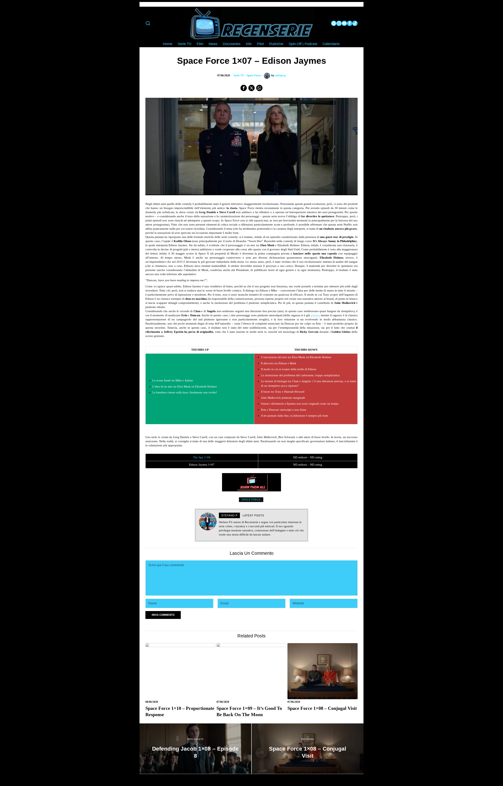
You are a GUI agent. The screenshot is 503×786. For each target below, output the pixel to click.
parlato (315, 315)
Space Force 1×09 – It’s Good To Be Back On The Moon (249, 711)
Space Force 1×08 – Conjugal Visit (322, 708)
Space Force (254, 75)
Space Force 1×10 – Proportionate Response (179, 711)
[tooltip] (333, 23)
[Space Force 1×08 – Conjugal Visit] (307, 748)
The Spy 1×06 (201, 457)
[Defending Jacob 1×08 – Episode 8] (195, 748)
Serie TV (239, 75)
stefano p (280, 75)
